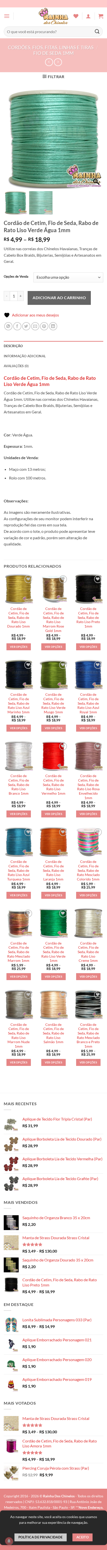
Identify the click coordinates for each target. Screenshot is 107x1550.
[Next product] (49, 62)
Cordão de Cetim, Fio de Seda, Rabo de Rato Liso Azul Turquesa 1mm (18, 870)
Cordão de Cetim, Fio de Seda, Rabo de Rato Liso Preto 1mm (88, 617)
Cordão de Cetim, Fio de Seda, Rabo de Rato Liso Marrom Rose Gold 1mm (53, 619)
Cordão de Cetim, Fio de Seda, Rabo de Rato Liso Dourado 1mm (18, 617)
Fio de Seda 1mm (53, 53)
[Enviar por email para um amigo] (35, 326)
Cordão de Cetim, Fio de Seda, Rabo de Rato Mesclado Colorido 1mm (88, 870)
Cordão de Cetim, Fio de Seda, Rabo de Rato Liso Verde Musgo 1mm (53, 703)
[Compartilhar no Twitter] (26, 326)
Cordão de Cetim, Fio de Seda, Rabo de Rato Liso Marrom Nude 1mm (18, 1035)
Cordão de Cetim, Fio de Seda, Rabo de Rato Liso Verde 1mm (53, 952)
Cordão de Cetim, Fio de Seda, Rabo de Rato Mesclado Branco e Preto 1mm (88, 1035)
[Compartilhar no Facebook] (17, 326)
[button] (7, 16)
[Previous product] (58, 62)
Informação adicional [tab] (25, 356)
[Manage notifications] (9, 1541)
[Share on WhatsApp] (8, 326)
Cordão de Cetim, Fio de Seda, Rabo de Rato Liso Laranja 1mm (53, 870)
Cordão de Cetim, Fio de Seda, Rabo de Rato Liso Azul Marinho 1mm (18, 703)
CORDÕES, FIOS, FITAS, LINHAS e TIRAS (51, 47)
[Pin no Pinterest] (44, 326)
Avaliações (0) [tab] (16, 366)
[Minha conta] (88, 16)
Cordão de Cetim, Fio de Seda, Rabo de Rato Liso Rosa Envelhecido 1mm (88, 787)
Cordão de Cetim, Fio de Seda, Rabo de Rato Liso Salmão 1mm (53, 1033)
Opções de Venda (16, 276)
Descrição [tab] (13, 346)
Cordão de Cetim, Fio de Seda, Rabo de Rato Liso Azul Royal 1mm (88, 703)
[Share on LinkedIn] (53, 326)
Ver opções (18, 646)
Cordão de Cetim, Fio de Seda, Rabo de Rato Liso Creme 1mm (88, 952)
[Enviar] (97, 31)
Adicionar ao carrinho (59, 297)
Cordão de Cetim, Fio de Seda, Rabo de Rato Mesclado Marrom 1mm (18, 952)
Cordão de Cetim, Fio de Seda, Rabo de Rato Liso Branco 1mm (18, 784)
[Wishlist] (75, 16)
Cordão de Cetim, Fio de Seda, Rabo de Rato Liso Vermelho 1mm (53, 784)
